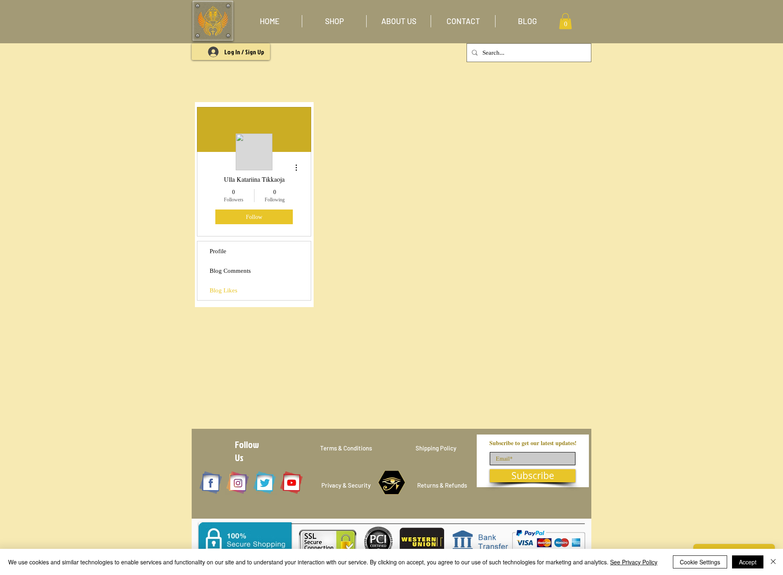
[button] (334, 21)
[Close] (773, 561)
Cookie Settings (700, 562)
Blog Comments (230, 270)
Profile (218, 251)
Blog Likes (223, 290)
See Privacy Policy (633, 562)
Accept (747, 562)
